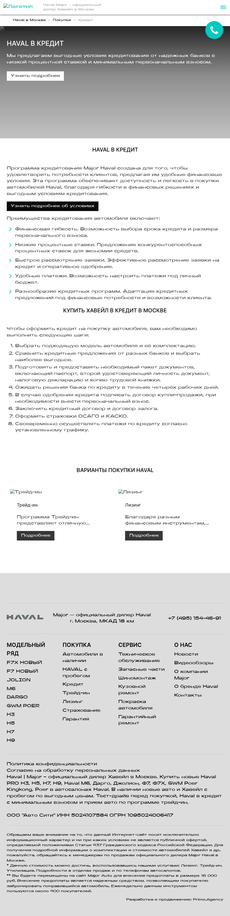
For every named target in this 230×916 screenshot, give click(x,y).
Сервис (130, 645)
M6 (11, 689)
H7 (11, 732)
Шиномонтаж (137, 678)
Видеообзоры (193, 663)
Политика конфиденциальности (52, 764)
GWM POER (23, 706)
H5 (11, 723)
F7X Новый (24, 663)
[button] (222, 7)
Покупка (77, 645)
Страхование (81, 711)
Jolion (19, 680)
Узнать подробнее (35, 76)
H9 (11, 741)
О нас (183, 645)
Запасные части (141, 670)
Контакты (188, 695)
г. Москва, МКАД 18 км (102, 621)
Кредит (73, 684)
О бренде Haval (196, 687)
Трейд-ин (76, 693)
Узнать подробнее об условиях (53, 206)
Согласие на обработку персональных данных (73, 771)
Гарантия (76, 719)
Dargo (17, 697)
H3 (11, 715)
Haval (14, 777)
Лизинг (73, 702)
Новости (186, 654)
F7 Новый (22, 672)
